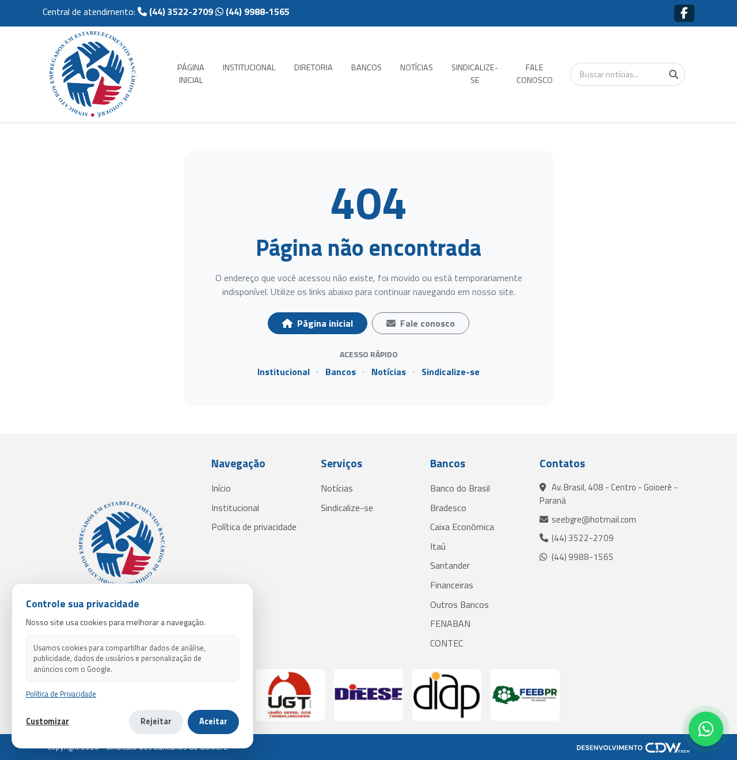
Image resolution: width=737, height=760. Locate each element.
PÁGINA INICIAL (190, 73)
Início (221, 488)
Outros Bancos (459, 604)
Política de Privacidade (61, 694)
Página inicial (324, 323)
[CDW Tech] (633, 747)
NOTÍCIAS (416, 67)
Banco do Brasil (460, 488)
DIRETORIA (313, 67)
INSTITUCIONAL (249, 67)
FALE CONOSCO (534, 73)
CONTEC (446, 643)
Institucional (283, 372)
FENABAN (450, 623)
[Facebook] (684, 13)
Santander (450, 565)
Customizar (47, 722)
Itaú (438, 546)
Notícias (388, 372)
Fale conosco (426, 323)
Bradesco (448, 508)
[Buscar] (673, 74)
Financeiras (451, 585)
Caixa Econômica (462, 527)
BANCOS (366, 67)
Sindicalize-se (450, 372)
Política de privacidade (254, 527)
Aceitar (213, 721)
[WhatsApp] (706, 729)
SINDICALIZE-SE (474, 73)
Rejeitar (156, 721)
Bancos (340, 372)
